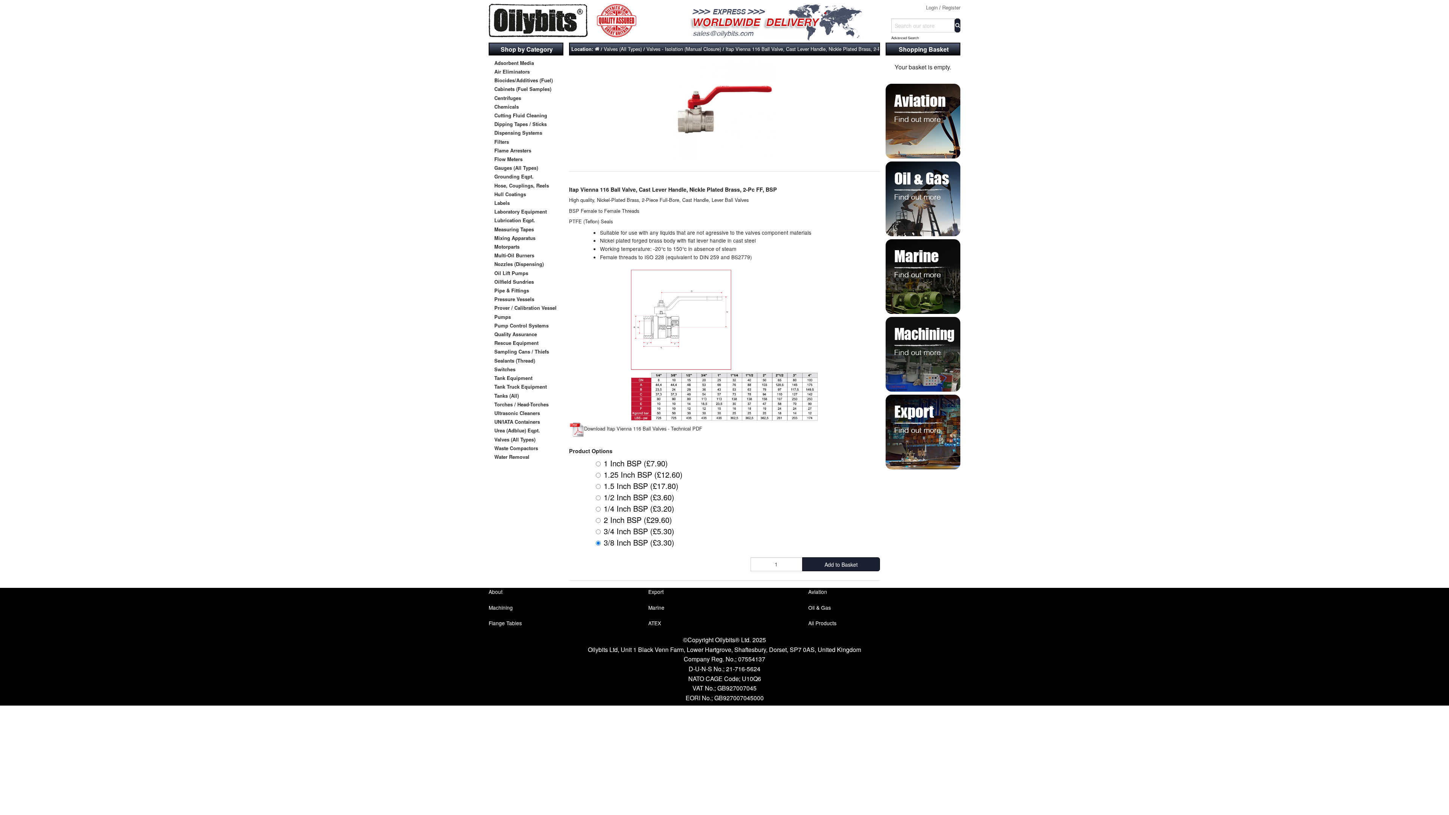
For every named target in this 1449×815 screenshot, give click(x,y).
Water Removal (511, 456)
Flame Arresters (512, 150)
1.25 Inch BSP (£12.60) (643, 474)
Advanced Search (905, 37)
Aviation (817, 591)
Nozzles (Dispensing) (519, 264)
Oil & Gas (819, 607)
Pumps (502, 316)
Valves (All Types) (514, 439)
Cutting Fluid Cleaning (520, 115)
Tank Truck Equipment (520, 386)
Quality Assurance (515, 334)
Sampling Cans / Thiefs (521, 351)
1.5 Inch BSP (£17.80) (641, 485)
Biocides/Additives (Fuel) (523, 80)
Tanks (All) (506, 395)
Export (656, 591)
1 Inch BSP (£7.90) (636, 463)
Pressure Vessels (514, 299)
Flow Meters (508, 159)
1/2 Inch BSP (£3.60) (639, 497)
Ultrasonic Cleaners (517, 413)
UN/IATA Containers (517, 421)
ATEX (654, 623)
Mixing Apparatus (514, 237)
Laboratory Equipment (520, 211)
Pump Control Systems (521, 325)
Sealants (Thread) (514, 360)
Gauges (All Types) (516, 167)
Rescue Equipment (516, 342)
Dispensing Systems (518, 132)
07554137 (751, 659)
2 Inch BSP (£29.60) (638, 519)
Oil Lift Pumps (511, 273)
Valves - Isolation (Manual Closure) (683, 48)
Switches (504, 369)
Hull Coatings (510, 194)
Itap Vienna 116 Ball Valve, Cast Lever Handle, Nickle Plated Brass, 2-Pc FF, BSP (815, 48)
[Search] (957, 25)
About (496, 591)
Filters (501, 141)
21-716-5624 (743, 668)
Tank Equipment (513, 377)
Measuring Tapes (514, 229)
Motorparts (507, 246)
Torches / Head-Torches (521, 404)
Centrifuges (507, 97)
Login (932, 7)
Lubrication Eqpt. (514, 220)
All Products (822, 623)
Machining (501, 607)
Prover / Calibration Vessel (525, 307)
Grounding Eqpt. (514, 176)
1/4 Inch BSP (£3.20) (639, 508)
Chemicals (506, 106)
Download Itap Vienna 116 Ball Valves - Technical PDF (643, 428)
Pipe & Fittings (511, 290)
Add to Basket (841, 564)
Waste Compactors (516, 448)
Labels (502, 202)
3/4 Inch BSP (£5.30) (639, 531)
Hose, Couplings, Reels (521, 185)
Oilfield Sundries (514, 281)
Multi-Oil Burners (514, 255)
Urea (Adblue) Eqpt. (517, 430)
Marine (656, 607)
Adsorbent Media (514, 62)
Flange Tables (505, 623)
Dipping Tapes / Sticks (520, 124)
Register (951, 7)
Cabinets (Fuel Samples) (522, 88)
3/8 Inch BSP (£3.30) (639, 542)
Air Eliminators (512, 71)
